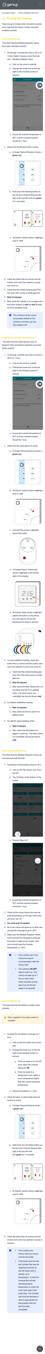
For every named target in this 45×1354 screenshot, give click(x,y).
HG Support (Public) (8, 13)
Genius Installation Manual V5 (28, 13)
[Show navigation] (40, 1349)
